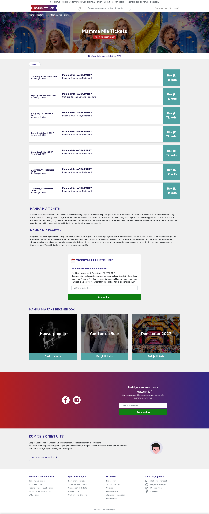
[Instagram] (76, 400)
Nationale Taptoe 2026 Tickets (41, 488)
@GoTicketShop (156, 488)
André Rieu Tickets (36, 484)
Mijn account (111, 481)
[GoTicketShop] (53, 8)
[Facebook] (65, 400)
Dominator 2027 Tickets (77, 488)
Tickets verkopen (113, 484)
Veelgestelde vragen (158, 484)
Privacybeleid (111, 498)
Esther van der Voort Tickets (40, 491)
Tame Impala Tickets (37, 481)
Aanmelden (104, 297)
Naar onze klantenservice (42, 457)
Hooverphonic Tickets (76, 481)
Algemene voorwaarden (115, 495)
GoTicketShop (155, 491)
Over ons (109, 488)
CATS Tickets (34, 495)
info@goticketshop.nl (158, 481)
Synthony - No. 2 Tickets (77, 495)
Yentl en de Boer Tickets (77, 484)
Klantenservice (112, 491)
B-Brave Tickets (74, 491)
